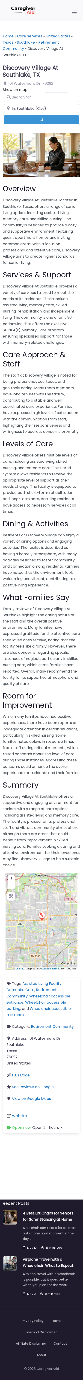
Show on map (15, 89)
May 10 (32, 1248)
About (41, 1355)
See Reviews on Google (33, 1087)
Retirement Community (52, 1026)
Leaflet (20, 968)
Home (8, 36)
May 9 (31, 1294)
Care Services (29, 36)
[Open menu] (74, 12)
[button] (41, 1127)
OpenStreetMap (50, 968)
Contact (60, 1343)
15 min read (54, 1248)
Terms (56, 1320)
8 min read (52, 1294)
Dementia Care (20, 989)
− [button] (11, 885)
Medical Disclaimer (42, 1332)
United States (58, 36)
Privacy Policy (33, 1320)
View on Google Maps (31, 1098)
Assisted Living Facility (42, 983)
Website (19, 1115)
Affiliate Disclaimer (31, 1343)
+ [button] (11, 878)
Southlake (26, 42)
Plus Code (21, 1075)
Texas (8, 42)
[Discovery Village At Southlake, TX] (41, 916)
